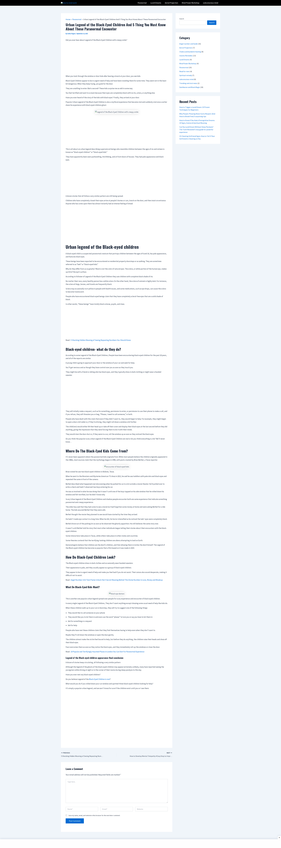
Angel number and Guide (188, 44)
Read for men (184, 71)
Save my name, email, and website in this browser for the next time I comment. (94, 815)
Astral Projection (185, 48)
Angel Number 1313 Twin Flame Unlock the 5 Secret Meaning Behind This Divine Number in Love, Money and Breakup (117, 580)
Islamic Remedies (186, 56)
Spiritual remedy (185, 75)
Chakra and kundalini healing (190, 52)
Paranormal (183, 67)
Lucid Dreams (184, 59)
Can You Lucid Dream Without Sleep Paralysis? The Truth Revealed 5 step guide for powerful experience (196, 129)
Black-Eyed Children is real (99, 679)
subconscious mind (186, 79)
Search (181, 19)
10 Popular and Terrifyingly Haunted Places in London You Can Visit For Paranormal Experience (107, 651)
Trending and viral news (188, 83)
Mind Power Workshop (187, 63)
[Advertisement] (117, 58)
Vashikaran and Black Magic (189, 87)
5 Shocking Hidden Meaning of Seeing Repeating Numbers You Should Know (101, 340)
